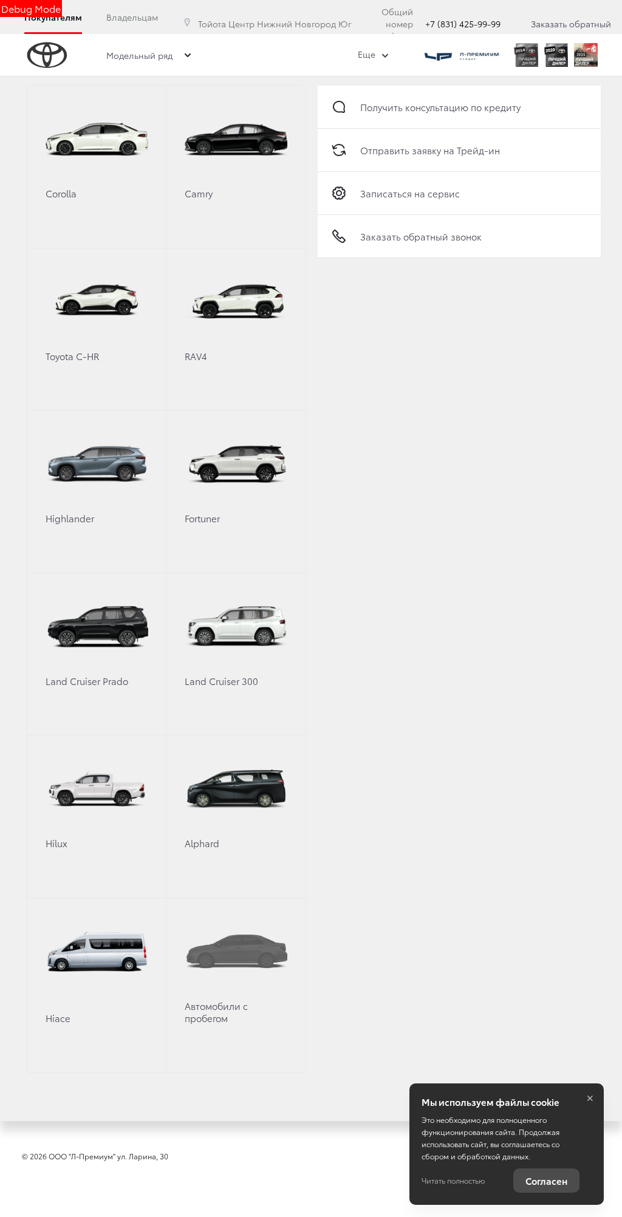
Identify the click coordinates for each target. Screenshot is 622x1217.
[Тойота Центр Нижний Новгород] (461, 55)
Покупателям (53, 17)
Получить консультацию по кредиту (440, 107)
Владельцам (132, 17)
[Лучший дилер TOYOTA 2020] (556, 55)
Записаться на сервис (410, 193)
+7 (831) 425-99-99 (463, 24)
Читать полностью (453, 1180)
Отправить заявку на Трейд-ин (430, 150)
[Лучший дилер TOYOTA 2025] (586, 55)
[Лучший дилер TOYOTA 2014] (526, 55)
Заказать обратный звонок (571, 30)
